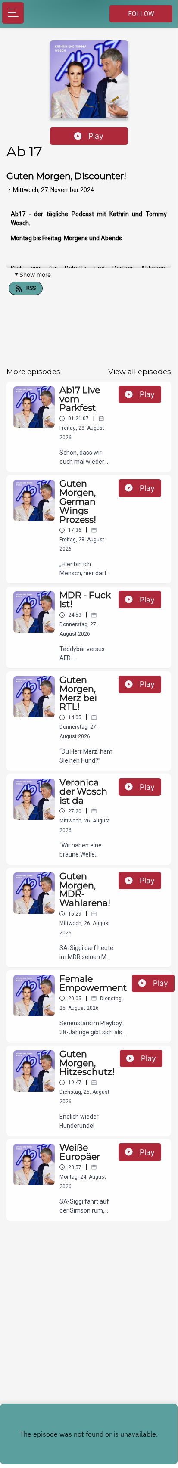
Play (95, 135)
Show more (35, 274)
